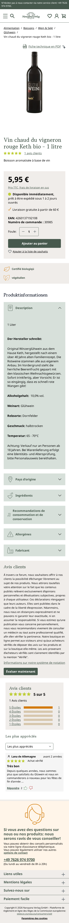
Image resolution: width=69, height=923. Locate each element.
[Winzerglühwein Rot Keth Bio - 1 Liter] (34, 82)
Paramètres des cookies (34, 918)
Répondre (13, 788)
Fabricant (22, 550)
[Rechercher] (12, 15)
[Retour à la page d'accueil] (34, 15)
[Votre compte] (56, 15)
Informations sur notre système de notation (34, 663)
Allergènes (23, 534)
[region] (34, 93)
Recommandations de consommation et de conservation (29, 515)
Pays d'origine (25, 479)
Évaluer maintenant (20, 671)
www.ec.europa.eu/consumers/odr (34, 913)
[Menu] (5, 15)
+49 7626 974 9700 (19, 859)
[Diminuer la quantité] (23, 231)
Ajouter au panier (34, 243)
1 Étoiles (15, 724)
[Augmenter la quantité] (35, 231)
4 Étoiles (15, 712)
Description (23, 308)
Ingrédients (24, 495)
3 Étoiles (15, 716)
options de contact (16, 852)
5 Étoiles (15, 707)
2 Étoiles (15, 720)
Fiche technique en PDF (45, 46)
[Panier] (63, 15)
